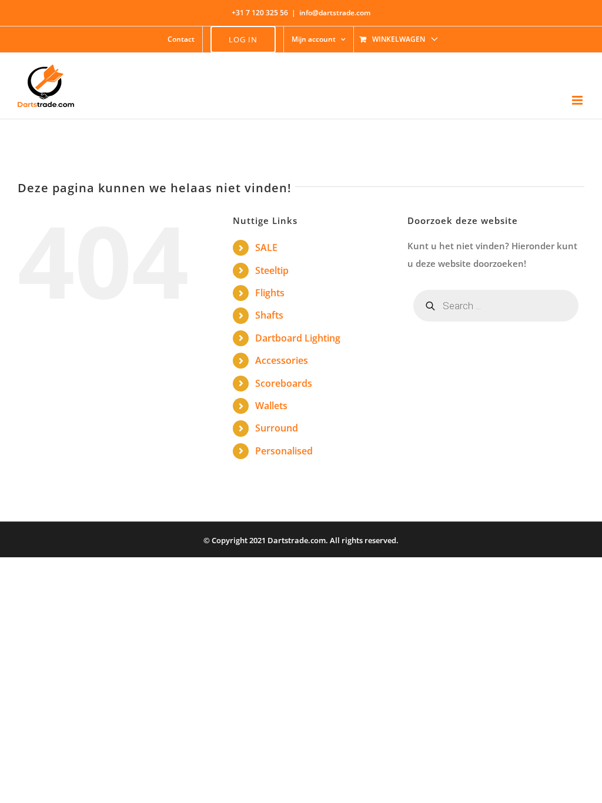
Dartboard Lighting (297, 338)
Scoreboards (283, 383)
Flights (270, 292)
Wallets (271, 405)
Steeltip (272, 270)
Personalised (284, 450)
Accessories (281, 360)
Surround (276, 427)
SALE (266, 247)
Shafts (269, 315)
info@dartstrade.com (334, 13)
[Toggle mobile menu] (578, 100)
